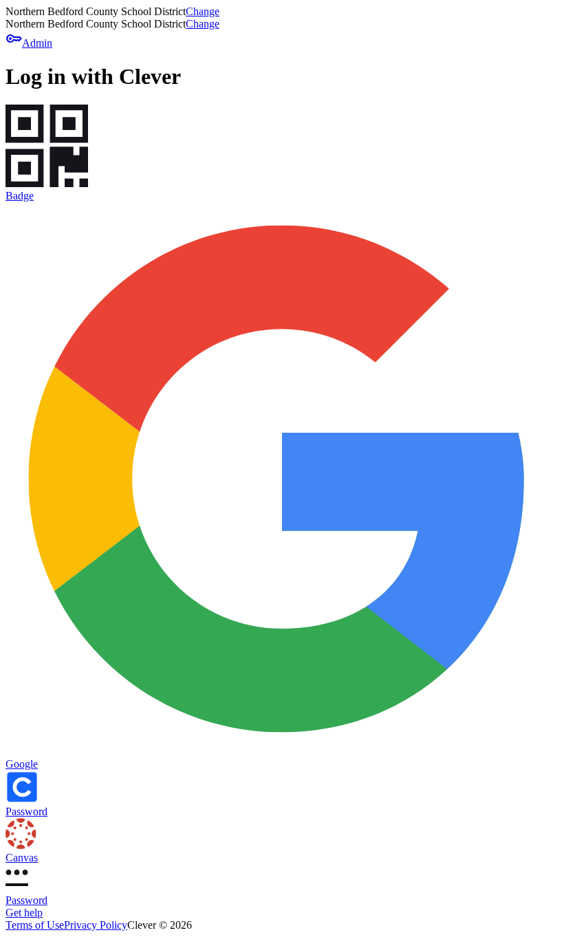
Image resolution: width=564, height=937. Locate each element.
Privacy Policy (95, 925)
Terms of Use (35, 925)
